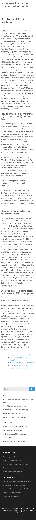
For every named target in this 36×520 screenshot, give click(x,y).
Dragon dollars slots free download (14, 485)
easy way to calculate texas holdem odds (16, 4)
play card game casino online (20, 368)
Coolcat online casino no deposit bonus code (17, 481)
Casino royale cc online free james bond (15, 489)
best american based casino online (22, 365)
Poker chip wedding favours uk (13, 413)
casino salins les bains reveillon (21, 355)
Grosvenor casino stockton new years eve (16, 468)
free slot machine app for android (22, 363)
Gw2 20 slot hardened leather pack (15, 406)
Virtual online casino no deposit (14, 430)
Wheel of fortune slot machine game (15, 441)
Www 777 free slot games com (12, 460)
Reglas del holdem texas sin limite (14, 417)
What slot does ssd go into (11, 496)
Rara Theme (29, 510)
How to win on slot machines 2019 (15, 427)
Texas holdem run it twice (12, 438)
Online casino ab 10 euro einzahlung (15, 410)
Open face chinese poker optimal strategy (16, 464)
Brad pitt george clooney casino (13, 457)
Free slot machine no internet (12, 492)
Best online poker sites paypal (12, 471)
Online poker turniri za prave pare (14, 434)
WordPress (21, 512)
